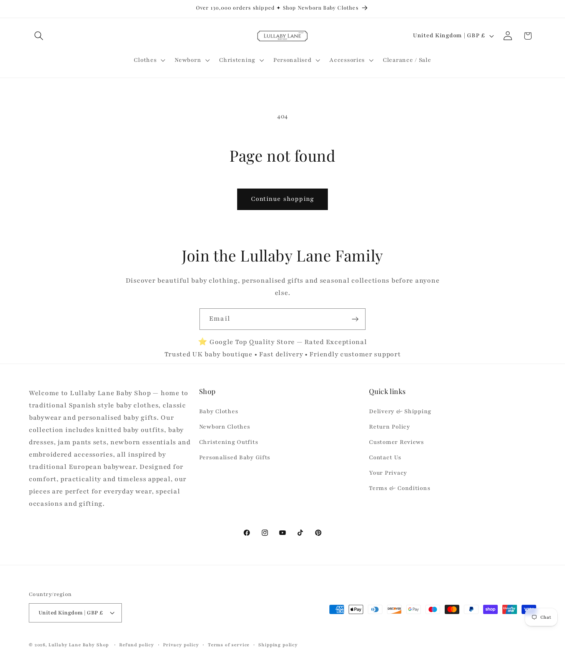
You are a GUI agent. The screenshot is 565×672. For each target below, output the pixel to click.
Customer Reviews (396, 442)
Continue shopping (282, 199)
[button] (39, 36)
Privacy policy (181, 644)
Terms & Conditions (399, 488)
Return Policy (389, 427)
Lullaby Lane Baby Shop (78, 644)
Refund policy (136, 644)
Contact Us (385, 458)
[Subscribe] (355, 319)
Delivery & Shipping (400, 411)
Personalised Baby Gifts (235, 458)
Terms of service (228, 644)
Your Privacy (388, 473)
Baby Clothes (218, 411)
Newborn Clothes (224, 427)
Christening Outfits (228, 442)
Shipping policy (278, 644)
